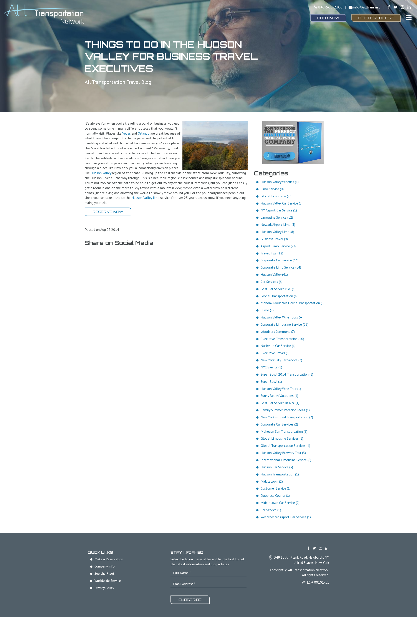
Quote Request (376, 18)
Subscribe (190, 599)
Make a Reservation (108, 559)
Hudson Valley (101, 173)
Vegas (126, 133)
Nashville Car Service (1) (278, 345)
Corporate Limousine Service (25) (284, 324)
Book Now (328, 18)
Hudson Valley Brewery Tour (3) (283, 452)
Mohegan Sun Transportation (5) (284, 431)
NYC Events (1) (271, 367)
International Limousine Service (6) (286, 460)
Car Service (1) (271, 510)
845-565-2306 (330, 7)
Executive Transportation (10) (282, 339)
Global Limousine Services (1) (282, 438)
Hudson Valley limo (145, 197)
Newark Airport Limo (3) (278, 224)
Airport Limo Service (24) (278, 246)
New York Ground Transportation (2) (287, 417)
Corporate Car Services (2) (279, 424)
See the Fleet (104, 573)
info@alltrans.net (366, 7)
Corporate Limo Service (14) (281, 267)
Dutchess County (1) (275, 495)
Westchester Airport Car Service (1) (286, 517)
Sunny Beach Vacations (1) (279, 395)
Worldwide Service (107, 580)
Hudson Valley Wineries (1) (280, 182)
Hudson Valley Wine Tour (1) (281, 388)
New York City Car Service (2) (281, 360)
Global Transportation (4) (279, 296)
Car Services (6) (272, 281)
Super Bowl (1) (271, 381)
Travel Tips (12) (272, 253)
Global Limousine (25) (277, 196)
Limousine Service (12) (277, 217)
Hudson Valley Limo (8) (277, 231)
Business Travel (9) (274, 239)
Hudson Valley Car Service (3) (282, 203)
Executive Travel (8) (275, 353)
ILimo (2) (267, 310)
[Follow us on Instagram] (402, 7)
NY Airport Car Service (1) (279, 210)
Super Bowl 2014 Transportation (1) (287, 374)
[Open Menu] (409, 17)
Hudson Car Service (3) (277, 467)
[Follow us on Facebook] (388, 7)
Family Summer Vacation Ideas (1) (285, 410)
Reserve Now (108, 212)
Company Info (104, 566)
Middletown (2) (272, 481)
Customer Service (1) (276, 488)
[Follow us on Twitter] (395, 7)
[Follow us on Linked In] (409, 7)
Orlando (143, 133)
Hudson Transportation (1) (280, 474)
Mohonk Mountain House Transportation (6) (292, 303)
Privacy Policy (104, 588)
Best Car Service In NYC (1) (280, 403)
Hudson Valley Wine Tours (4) (282, 317)
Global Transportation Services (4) (285, 445)
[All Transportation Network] (69, 14)
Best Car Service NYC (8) (278, 289)
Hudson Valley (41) (274, 274)
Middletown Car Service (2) (280, 502)
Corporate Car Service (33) (279, 260)
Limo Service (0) (272, 189)
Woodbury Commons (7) (278, 331)
